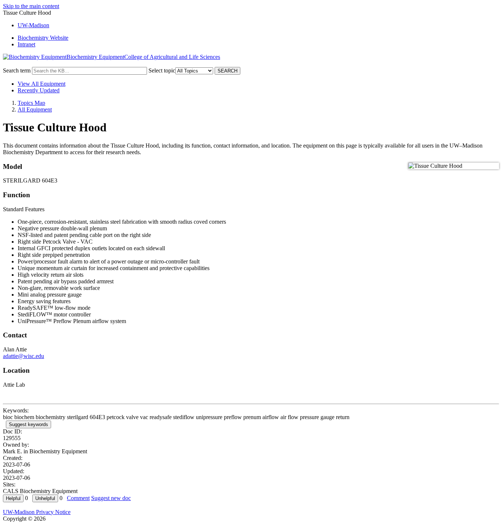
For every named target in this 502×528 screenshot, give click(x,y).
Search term (17, 70)
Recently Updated (39, 90)
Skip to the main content (31, 6)
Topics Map (31, 103)
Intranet (26, 44)
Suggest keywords (28, 424)
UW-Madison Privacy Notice (37, 512)
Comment (78, 498)
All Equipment (35, 109)
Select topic (161, 70)
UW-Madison (33, 25)
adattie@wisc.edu (23, 356)
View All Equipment (41, 84)
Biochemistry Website (43, 38)
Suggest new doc (111, 498)
